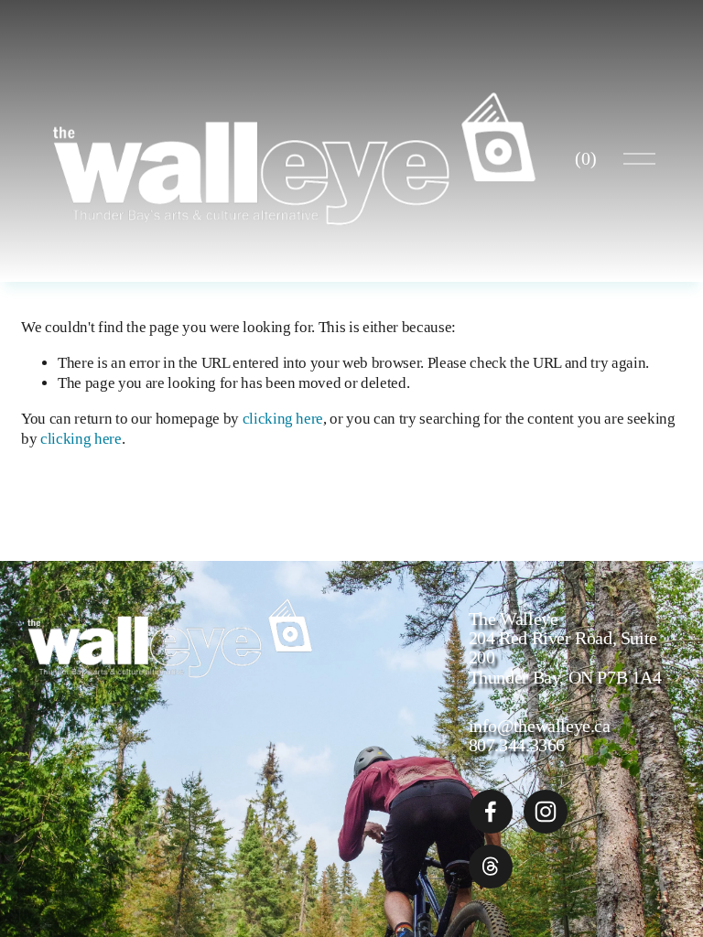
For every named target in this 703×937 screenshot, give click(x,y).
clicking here (283, 418)
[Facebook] (491, 812)
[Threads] (491, 867)
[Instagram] (546, 812)
